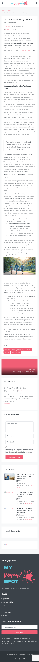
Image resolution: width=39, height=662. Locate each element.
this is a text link (26, 50)
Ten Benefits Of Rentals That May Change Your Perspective (24, 510)
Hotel (4, 609)
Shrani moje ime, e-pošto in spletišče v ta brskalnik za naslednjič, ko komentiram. (19, 451)
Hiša (4, 605)
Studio (4, 616)
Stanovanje (6, 612)
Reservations (16, 352)
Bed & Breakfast (8, 602)
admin (8, 26)
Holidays (28, 349)
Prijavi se (19, 632)
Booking (8, 10)
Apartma (5, 599)
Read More (7, 403)
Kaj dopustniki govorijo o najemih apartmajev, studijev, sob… (25, 476)
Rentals (6, 352)
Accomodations (9, 349)
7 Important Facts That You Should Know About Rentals (24, 494)
